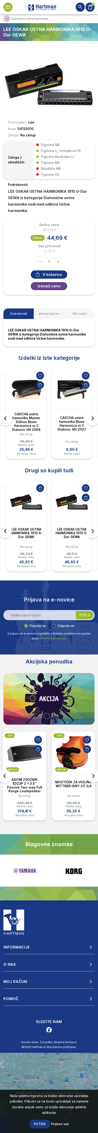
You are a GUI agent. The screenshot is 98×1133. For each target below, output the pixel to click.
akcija (12, 769)
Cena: (37, 238)
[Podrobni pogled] (49, 84)
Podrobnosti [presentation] (18, 313)
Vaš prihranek (49, 246)
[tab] (18, 313)
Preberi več (60, 1124)
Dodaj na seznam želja (40, 376)
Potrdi (40, 1124)
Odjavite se (65, 626)
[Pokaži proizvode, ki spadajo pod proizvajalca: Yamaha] (25, 870)
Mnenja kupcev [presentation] (49, 313)
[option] (26, 414)
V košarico (52, 274)
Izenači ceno (49, 286)
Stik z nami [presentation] (79, 313)
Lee (31, 122)
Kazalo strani (30, 1042)
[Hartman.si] (13, 921)
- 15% (9, 735)
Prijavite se (37, 626)
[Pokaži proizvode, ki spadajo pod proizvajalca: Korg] (74, 871)
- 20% (59, 735)
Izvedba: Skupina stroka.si (59, 1042)
